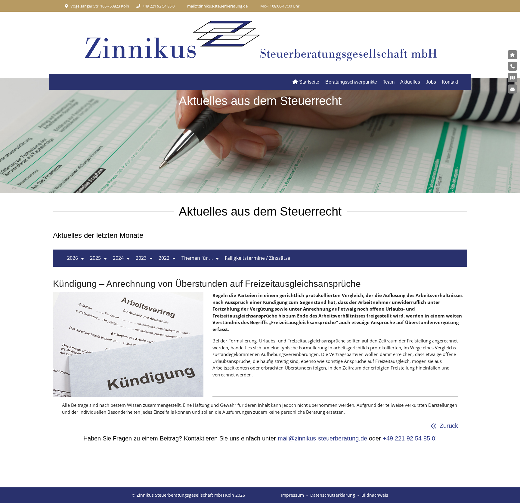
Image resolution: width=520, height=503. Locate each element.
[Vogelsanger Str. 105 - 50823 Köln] (512, 77)
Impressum (292, 495)
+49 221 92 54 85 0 (159, 6)
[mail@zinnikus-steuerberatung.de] (512, 89)
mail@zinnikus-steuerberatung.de (217, 6)
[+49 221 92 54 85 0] (512, 66)
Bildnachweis (374, 495)
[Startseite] (512, 54)
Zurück (449, 425)
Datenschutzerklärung (332, 495)
